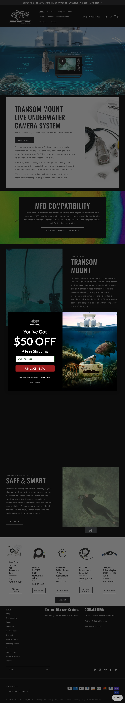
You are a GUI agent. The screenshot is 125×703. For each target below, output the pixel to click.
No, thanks (35, 382)
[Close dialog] (115, 314)
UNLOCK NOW (35, 368)
